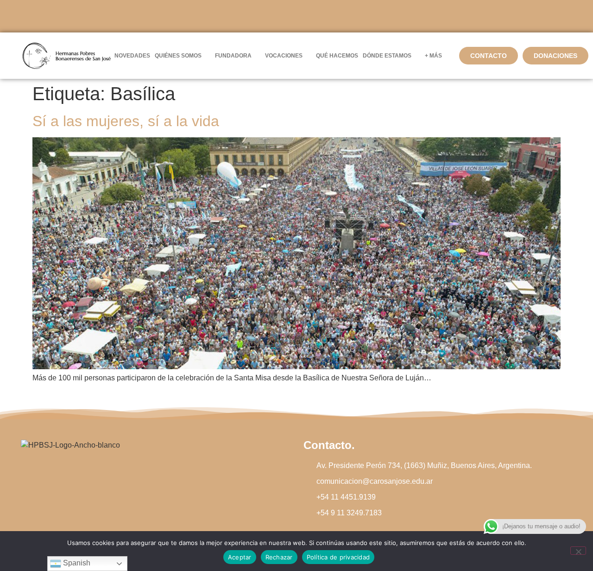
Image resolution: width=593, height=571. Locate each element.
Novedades (132, 55)
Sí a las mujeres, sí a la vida (125, 121)
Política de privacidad (338, 557)
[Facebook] (271, 16)
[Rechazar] (578, 550)
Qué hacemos (337, 55)
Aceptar (240, 557)
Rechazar (279, 557)
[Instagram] (296, 16)
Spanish (75, 563)
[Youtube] (322, 16)
